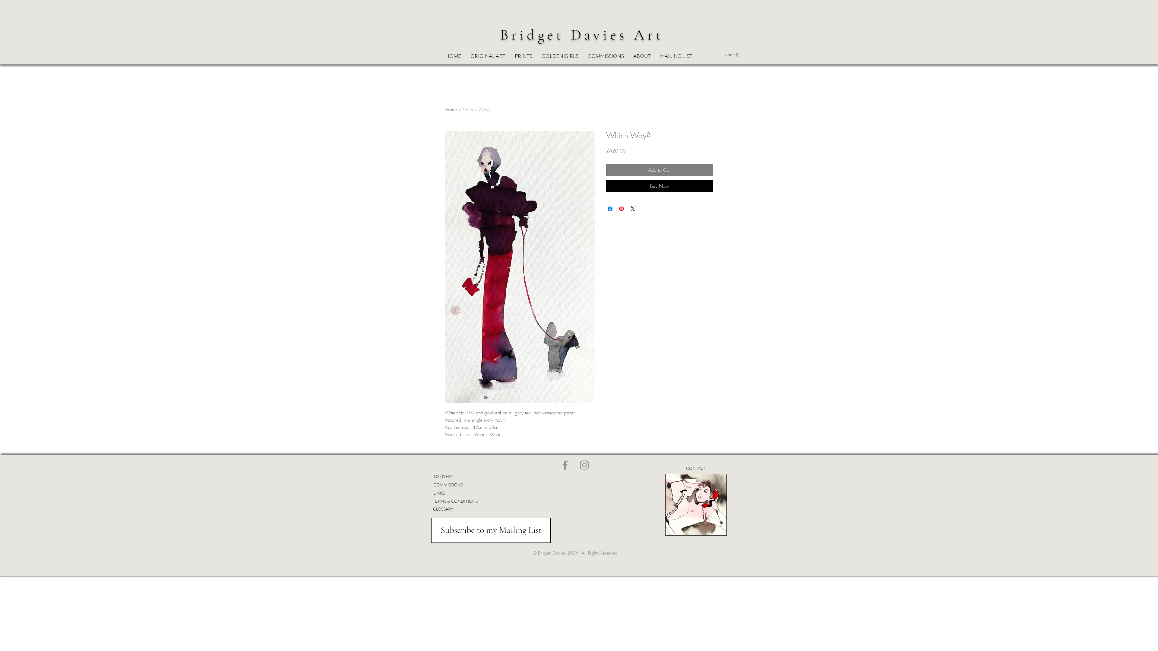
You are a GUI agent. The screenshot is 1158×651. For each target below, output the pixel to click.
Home (451, 109)
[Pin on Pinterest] (621, 208)
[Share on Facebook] (610, 208)
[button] (560, 56)
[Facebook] (565, 465)
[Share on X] (633, 208)
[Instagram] (584, 465)
